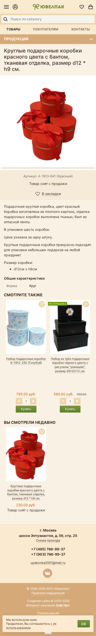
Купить (26, 409)
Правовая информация (48, 593)
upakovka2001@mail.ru (48, 563)
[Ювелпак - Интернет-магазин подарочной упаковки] (48, 7)
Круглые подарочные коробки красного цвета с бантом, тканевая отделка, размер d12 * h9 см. (26, 492)
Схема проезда (48, 540)
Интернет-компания (48, 605)
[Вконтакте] (47, 573)
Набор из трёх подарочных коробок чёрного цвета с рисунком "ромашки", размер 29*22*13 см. (70, 365)
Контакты (80, 29)
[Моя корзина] (90, 7)
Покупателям (45, 29)
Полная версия (48, 613)
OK (83, 624)
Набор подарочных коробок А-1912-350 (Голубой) (26, 361)
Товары (13, 29)
